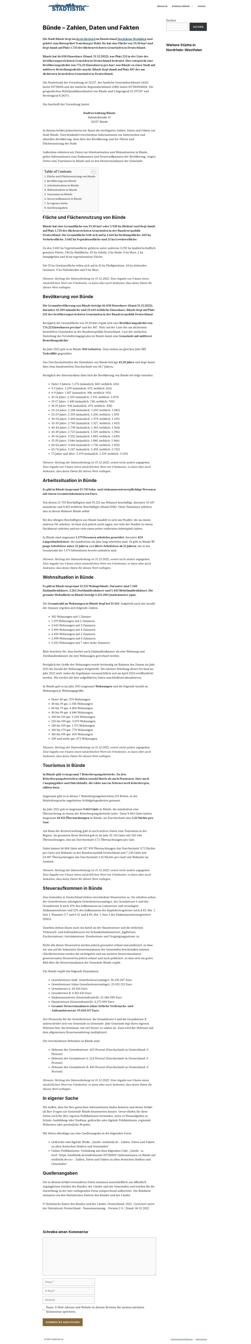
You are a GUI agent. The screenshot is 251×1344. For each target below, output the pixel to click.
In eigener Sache (57, 203)
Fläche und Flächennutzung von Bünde (71, 176)
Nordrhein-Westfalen (131, 39)
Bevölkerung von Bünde (61, 181)
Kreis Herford (85, 39)
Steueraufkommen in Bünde (64, 199)
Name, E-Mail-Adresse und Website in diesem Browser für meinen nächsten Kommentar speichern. (95, 1310)
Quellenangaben (57, 208)
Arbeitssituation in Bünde (63, 185)
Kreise (202, 6)
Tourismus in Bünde (59, 194)
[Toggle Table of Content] (92, 171)
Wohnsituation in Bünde (62, 190)
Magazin (162, 6)
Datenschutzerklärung (182, 1339)
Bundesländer (181, 6)
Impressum (201, 1339)
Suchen (171, 20)
